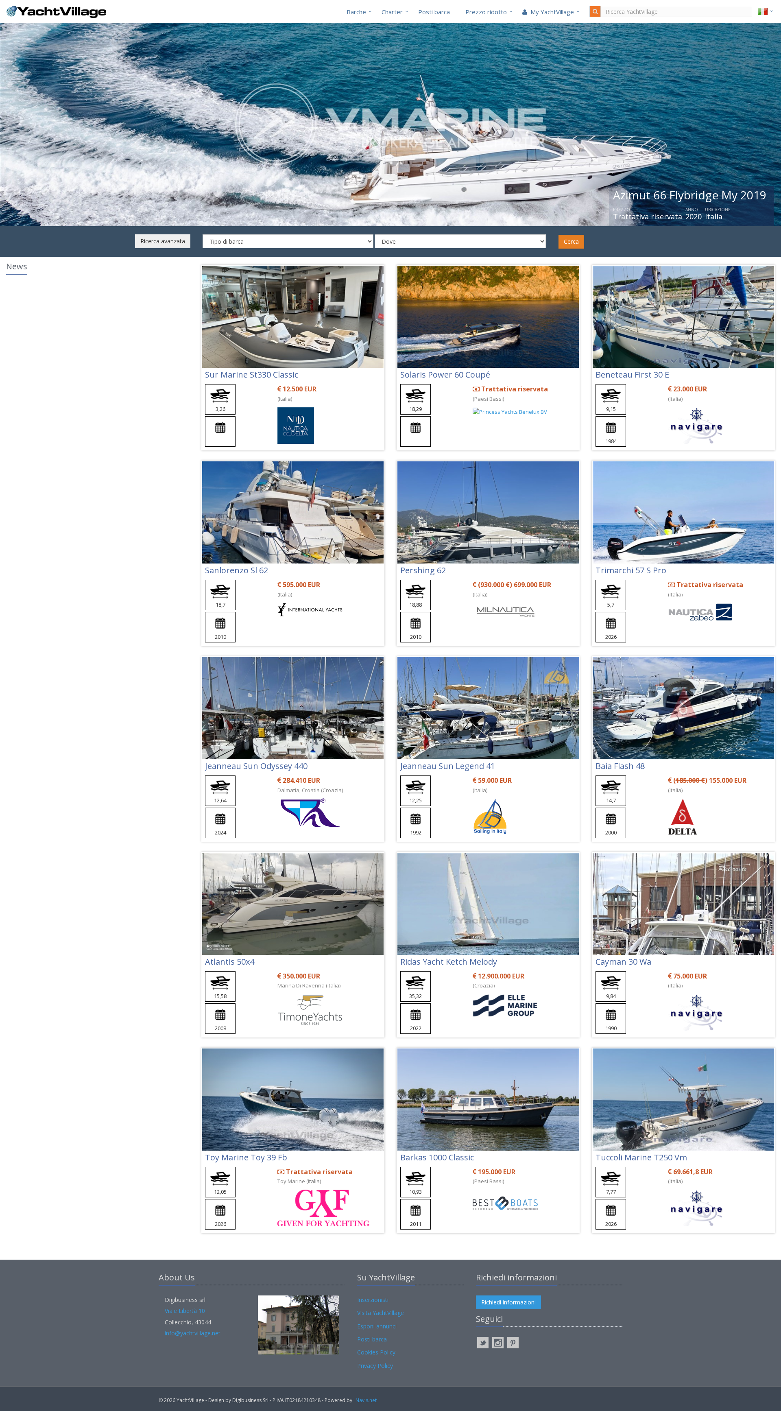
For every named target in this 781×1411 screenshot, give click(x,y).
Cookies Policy (376, 1352)
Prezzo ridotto (486, 12)
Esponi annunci (377, 1326)
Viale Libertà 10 (185, 1311)
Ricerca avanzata (162, 241)
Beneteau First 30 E (632, 374)
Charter (392, 12)
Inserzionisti (372, 1300)
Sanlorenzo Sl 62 (236, 570)
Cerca (571, 241)
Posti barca (434, 12)
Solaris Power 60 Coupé (445, 374)
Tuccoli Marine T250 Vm (641, 1157)
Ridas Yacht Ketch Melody (448, 961)
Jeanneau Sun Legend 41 (447, 765)
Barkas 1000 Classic (437, 1157)
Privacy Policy (375, 1366)
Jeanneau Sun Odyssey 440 (256, 765)
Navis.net (366, 1400)
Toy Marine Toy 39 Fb (246, 1157)
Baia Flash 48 (620, 765)
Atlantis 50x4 (229, 961)
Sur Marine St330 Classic (251, 374)
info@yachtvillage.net (192, 1333)
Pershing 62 (423, 570)
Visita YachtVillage (380, 1313)
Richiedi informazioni (508, 1302)
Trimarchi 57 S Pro (631, 570)
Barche (356, 12)
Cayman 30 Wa (623, 961)
